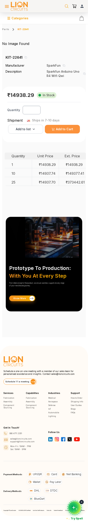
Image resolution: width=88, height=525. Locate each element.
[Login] (82, 6)
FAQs (73, 412)
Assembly (7, 401)
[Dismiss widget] (81, 502)
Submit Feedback (58, 510)
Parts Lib (49, 510)
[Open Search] (66, 6)
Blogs (73, 409)
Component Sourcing (8, 406)
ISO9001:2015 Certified (25, 510)
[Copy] (25, 57)
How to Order (76, 398)
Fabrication (8, 398)
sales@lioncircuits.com (63, 374)
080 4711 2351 (15, 433)
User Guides (76, 405)
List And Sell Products (38, 510)
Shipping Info (77, 401)
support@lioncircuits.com (22, 441)
